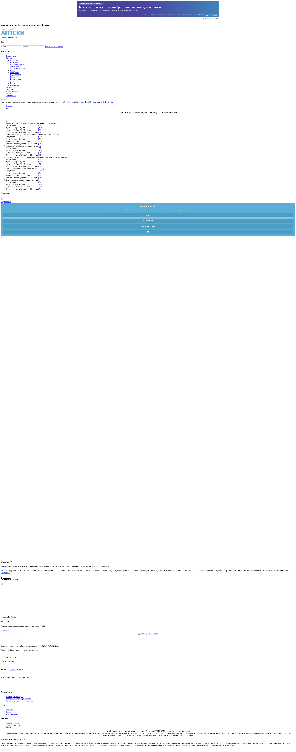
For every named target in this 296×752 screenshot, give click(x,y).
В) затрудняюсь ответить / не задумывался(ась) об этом (131, 571)
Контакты (9, 727)
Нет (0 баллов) (11, 125)
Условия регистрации (14, 697)
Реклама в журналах (14, 725)
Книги (12, 83)
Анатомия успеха (17, 64)
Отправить (285, 571)
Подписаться (11, 56)
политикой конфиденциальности (89, 743)
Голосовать (5, 193)
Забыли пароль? (56, 47)
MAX (148, 215)
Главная (9, 106)
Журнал (9, 58)
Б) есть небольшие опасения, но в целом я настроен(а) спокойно (82, 571)
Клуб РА (9, 87)
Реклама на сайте (12, 723)
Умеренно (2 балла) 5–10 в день (18, 130)
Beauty (12, 71)
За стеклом (14, 66)
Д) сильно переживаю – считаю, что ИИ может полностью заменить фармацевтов (248, 571)
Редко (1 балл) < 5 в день (15, 128)
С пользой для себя (17, 69)
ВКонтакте (148, 221)
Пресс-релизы (15, 79)
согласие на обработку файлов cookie (47, 743)
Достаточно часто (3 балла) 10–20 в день (22, 132)
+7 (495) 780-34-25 (15, 670)
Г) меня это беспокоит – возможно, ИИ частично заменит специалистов (184, 571)
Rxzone (8, 94)
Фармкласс (14, 60)
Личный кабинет (8, 37)
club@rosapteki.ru (24, 677)
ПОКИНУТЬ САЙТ (230, 745)
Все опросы (5, 573)
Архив (12, 81)
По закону (14, 62)
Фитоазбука (14, 73)
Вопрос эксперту (17, 85)
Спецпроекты (11, 96)
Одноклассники (148, 226)
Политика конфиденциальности (18, 699)
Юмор (12, 77)
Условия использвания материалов (19, 701)
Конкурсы (10, 89)
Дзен (148, 232)
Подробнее (5, 630)
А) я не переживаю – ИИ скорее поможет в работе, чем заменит (28, 571)
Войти (47, 47)
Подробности (15, 75)
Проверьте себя (12, 91)
